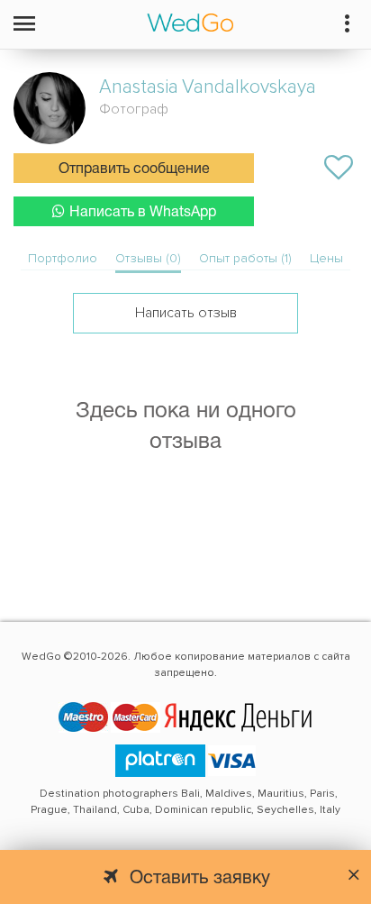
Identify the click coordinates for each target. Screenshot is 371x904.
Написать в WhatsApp (142, 212)
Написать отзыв (186, 313)
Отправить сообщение (134, 169)
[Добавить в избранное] (338, 167)
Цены (326, 258)
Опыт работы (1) (245, 258)
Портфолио (62, 258)
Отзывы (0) (148, 258)
